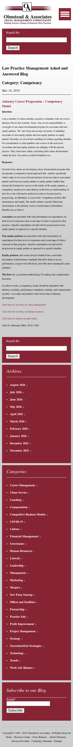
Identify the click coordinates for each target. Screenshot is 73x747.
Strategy (15, 638)
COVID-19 (16, 521)
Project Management (23, 631)
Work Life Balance (21, 667)
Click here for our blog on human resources (23, 311)
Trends (14, 660)
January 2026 (18, 436)
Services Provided (20, 741)
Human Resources (21, 551)
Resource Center (22, 736)
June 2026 (16, 399)
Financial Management (24, 536)
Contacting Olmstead (41, 741)
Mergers (15, 587)
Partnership (17, 609)
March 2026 (17, 421)
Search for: (13, 341)
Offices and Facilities (22, 602)
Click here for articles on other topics (19, 318)
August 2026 (17, 385)
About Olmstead (57, 736)
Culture (14, 529)
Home (9, 736)
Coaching (15, 500)
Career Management (22, 485)
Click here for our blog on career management (24, 304)
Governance (17, 543)
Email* (11, 699)
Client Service (18, 492)
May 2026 (16, 407)
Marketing (16, 580)
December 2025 (19, 443)
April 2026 (16, 414)
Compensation (19, 507)
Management (18, 573)
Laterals (15, 558)
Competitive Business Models (27, 514)
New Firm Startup (21, 594)
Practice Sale (18, 616)
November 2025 (19, 450)
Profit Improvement (22, 624)
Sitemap (58, 741)
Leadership (17, 565)
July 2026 (16, 392)
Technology (17, 653)
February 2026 (19, 428)
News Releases (39, 736)
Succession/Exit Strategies (25, 646)
